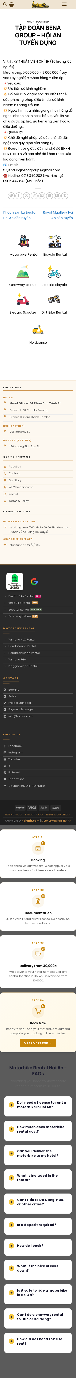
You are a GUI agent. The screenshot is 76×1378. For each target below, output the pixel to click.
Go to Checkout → (38, 1043)
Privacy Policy (34, 814)
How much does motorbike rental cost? (40, 1129)
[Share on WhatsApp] (11, 195)
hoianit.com (30, 820)
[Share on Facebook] (18, 195)
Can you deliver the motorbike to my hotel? (37, 1153)
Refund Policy (14, 814)
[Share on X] (26, 195)
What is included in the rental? (37, 1177)
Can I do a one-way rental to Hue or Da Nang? (40, 1316)
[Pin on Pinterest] (49, 195)
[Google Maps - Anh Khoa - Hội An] (34, 581)
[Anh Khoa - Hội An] (13, 582)
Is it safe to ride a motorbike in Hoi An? (42, 1292)
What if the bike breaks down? (37, 1268)
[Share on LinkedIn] (57, 195)
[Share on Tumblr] (64, 195)
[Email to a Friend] (41, 195)
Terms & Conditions (58, 814)
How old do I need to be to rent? (39, 1341)
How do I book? (30, 1245)
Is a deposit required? (36, 1225)
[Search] (5, 4)
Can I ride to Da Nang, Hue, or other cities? (40, 1202)
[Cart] (11, 4)
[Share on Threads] (34, 195)
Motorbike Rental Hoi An (56, 820)
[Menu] (64, 4)
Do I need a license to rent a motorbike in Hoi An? (41, 1104)
